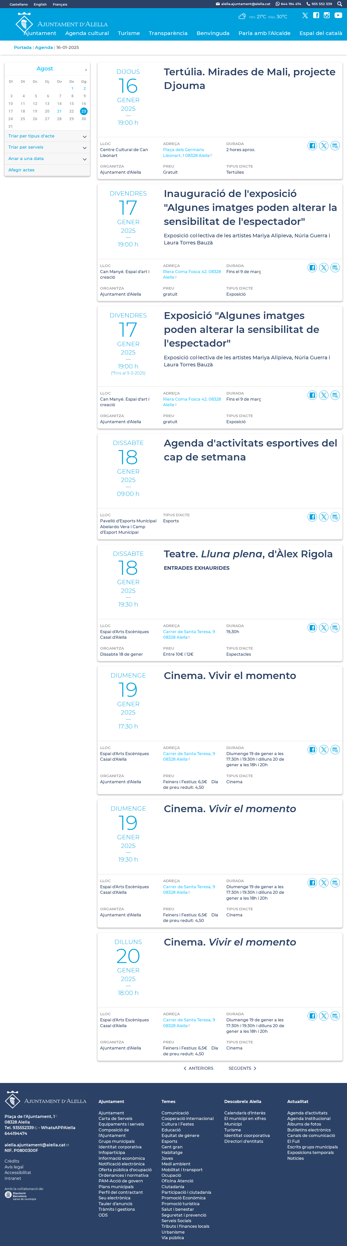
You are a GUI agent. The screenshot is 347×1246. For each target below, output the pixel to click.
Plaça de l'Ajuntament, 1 (30, 1116)
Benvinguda (213, 33)
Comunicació (175, 1113)
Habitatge (172, 1152)
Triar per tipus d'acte (31, 135)
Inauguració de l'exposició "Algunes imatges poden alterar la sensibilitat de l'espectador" (250, 207)
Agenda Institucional (308, 1118)
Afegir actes (21, 169)
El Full (293, 1141)
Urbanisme (173, 1232)
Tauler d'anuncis (115, 1203)
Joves (167, 1158)
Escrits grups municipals (312, 1147)
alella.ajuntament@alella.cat (35, 1145)
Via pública (173, 1237)
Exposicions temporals (310, 1152)
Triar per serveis (25, 147)
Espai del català (320, 33)
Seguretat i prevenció (184, 1215)
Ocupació (171, 1175)
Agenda (44, 47)
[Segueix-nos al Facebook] (316, 16)
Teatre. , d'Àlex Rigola (248, 554)
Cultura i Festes (178, 1124)
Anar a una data (26, 158)
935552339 (23, 1127)
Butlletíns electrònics (309, 1130)
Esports (169, 1141)
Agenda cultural (87, 33)
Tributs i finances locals (185, 1226)
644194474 (16, 1133)
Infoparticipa (112, 1152)
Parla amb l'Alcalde (265, 33)
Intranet (13, 1178)
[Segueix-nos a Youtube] (338, 16)
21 (59, 111)
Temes (169, 1101)
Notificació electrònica (122, 1164)
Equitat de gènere (180, 1135)
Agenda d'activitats (307, 1113)
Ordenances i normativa (124, 1175)
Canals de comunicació (311, 1135)
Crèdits (12, 1161)
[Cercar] (337, 4)
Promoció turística (181, 1203)
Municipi (233, 1124)
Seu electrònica (115, 1198)
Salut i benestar (178, 1209)
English (40, 4)
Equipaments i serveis (121, 1124)
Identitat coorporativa (247, 1135)
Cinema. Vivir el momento (230, 675)
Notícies (295, 1158)
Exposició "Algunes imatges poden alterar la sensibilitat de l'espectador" (241, 329)
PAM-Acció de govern (121, 1181)
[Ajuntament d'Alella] (46, 1112)
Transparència (168, 33)
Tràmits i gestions (117, 1209)
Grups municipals (117, 1141)
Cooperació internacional (188, 1118)
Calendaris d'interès (244, 1113)
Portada (22, 47)
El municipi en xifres (245, 1118)
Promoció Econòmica (184, 1198)
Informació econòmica (122, 1158)
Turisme (129, 33)
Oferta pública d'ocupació (125, 1169)
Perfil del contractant (121, 1192)
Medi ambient (176, 1164)
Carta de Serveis (115, 1118)
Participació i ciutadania (186, 1192)
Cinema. (230, 809)
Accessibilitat (18, 1172)
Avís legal (14, 1167)
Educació (171, 1130)
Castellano (19, 4)
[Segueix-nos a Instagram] (327, 16)
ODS (103, 1215)
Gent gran (172, 1147)
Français (60, 4)
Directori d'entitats (243, 1141)
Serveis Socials (176, 1220)
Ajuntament (40, 33)
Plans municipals (116, 1186)
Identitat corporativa (120, 1147)
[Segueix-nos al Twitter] (305, 16)
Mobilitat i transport (182, 1169)
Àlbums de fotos (304, 1124)
